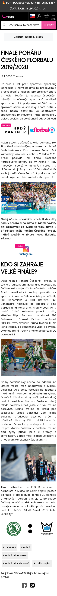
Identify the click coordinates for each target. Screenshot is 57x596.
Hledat (49, 25)
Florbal (25, 547)
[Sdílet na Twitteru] (33, 587)
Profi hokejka (42, 563)
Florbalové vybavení (16, 563)
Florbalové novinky (15, 555)
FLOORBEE (9, 547)
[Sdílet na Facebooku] (24, 587)
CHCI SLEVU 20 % (30, 8)
